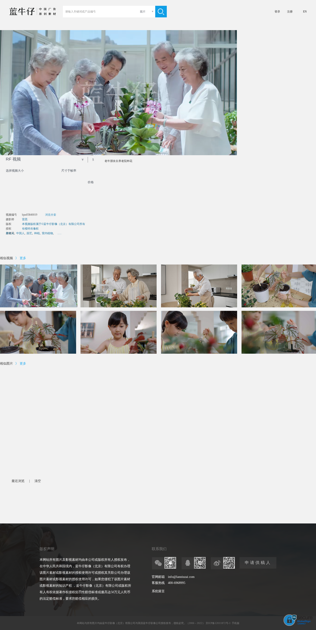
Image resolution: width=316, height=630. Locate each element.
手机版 (235, 623)
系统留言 (158, 591)
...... (59, 233)
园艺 (29, 233)
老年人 (10, 233)
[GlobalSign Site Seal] (298, 625)
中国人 (20, 233)
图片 (143, 11)
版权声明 (47, 549)
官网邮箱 (158, 577)
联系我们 (159, 549)
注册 (290, 11)
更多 (23, 258)
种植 (37, 233)
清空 (37, 481)
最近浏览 (18, 481)
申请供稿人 (258, 562)
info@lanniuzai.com (181, 577)
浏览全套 (50, 214)
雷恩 (25, 219)
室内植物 (47, 233)
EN (305, 11)
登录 (277, 11)
